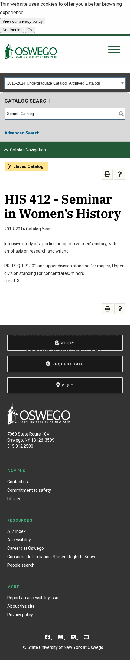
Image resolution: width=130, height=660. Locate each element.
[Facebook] (48, 637)
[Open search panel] (114, 50)
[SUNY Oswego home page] (31, 50)
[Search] (121, 114)
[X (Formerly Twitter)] (74, 637)
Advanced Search (22, 132)
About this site (21, 606)
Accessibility (19, 539)
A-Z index (16, 531)
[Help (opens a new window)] (119, 174)
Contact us (17, 481)
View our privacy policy (22, 21)
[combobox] (65, 83)
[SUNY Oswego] (38, 423)
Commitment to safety (29, 490)
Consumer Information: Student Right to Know (51, 556)
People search (20, 565)
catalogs (26, 334)
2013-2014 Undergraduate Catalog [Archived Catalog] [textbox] (53, 83)
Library (13, 498)
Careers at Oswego (25, 548)
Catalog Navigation (28, 149)
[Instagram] (61, 637)
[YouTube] (86, 637)
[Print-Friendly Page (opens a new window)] (107, 174)
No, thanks (11, 29)
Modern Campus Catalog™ (78, 351)
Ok (30, 29)
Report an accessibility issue (34, 597)
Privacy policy (20, 614)
